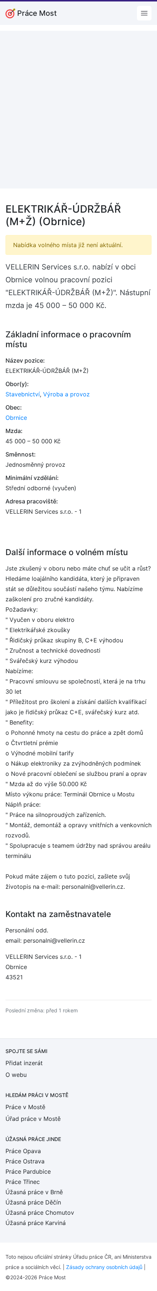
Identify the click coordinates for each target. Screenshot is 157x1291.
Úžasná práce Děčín (33, 1202)
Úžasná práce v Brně (34, 1192)
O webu (16, 1074)
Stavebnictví (22, 394)
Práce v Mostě (25, 1107)
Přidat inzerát (24, 1063)
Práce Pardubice (28, 1171)
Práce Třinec (22, 1181)
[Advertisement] (78, 109)
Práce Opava (23, 1151)
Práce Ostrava (25, 1161)
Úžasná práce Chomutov (39, 1212)
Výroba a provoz (66, 394)
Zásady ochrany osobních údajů (104, 1267)
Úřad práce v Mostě (33, 1118)
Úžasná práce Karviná (35, 1222)
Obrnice (16, 417)
